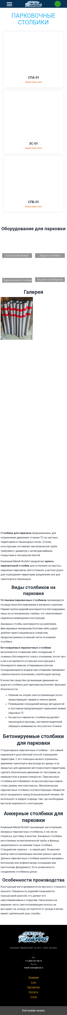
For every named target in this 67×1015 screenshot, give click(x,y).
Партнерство (33, 987)
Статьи (33, 997)
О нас (33, 982)
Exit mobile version (33, 1010)
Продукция (33, 977)
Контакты (33, 992)
